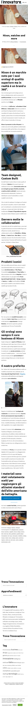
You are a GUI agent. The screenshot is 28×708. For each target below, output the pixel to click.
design (19, 531)
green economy (10, 655)
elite (10, 533)
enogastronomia (10, 652)
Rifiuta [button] (14, 704)
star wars (13, 540)
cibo (19, 649)
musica (19, 665)
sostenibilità (14, 671)
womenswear (4, 542)
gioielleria (13, 533)
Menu (25, 2)
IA (16, 655)
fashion (20, 652)
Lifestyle (18, 527)
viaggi (7, 676)
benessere (8, 649)
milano (13, 665)
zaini (9, 542)
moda (6, 538)
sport (18, 671)
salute (15, 668)
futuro (22, 652)
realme (12, 668)
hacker (15, 655)
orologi (13, 538)
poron (17, 538)
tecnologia (13, 674)
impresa (18, 655)
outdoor (9, 668)
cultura (21, 649)
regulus (3, 540)
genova (5, 655)
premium (21, 538)
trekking (22, 674)
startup (5, 674)
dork (2, 533)
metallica (20, 535)
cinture (15, 531)
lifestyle (19, 662)
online (5, 668)
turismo (4, 676)
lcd (8, 535)
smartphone (6, 671)
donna (22, 531)
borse (2, 531)
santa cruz (8, 540)
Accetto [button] (20, 704)
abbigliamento (14, 529)
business (7, 531)
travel (18, 674)
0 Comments (23, 41)
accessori (21, 529)
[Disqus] (14, 563)
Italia (11, 662)
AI (3, 649)
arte (5, 649)
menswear (15, 535)
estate (14, 652)
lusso (11, 535)
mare (6, 665)
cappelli (11, 531)
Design (9, 527)
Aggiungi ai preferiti (8, 66)
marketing (9, 665)
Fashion (13, 527)
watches (21, 540)
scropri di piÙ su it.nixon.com (11, 498)
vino (12, 676)
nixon (9, 538)
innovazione (4, 535)
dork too (6, 533)
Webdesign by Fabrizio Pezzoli (16, 684)
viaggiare (9, 676)
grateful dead (20, 533)
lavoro (15, 662)
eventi (17, 652)
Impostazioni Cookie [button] (6, 705)
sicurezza (19, 668)
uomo (17, 540)
